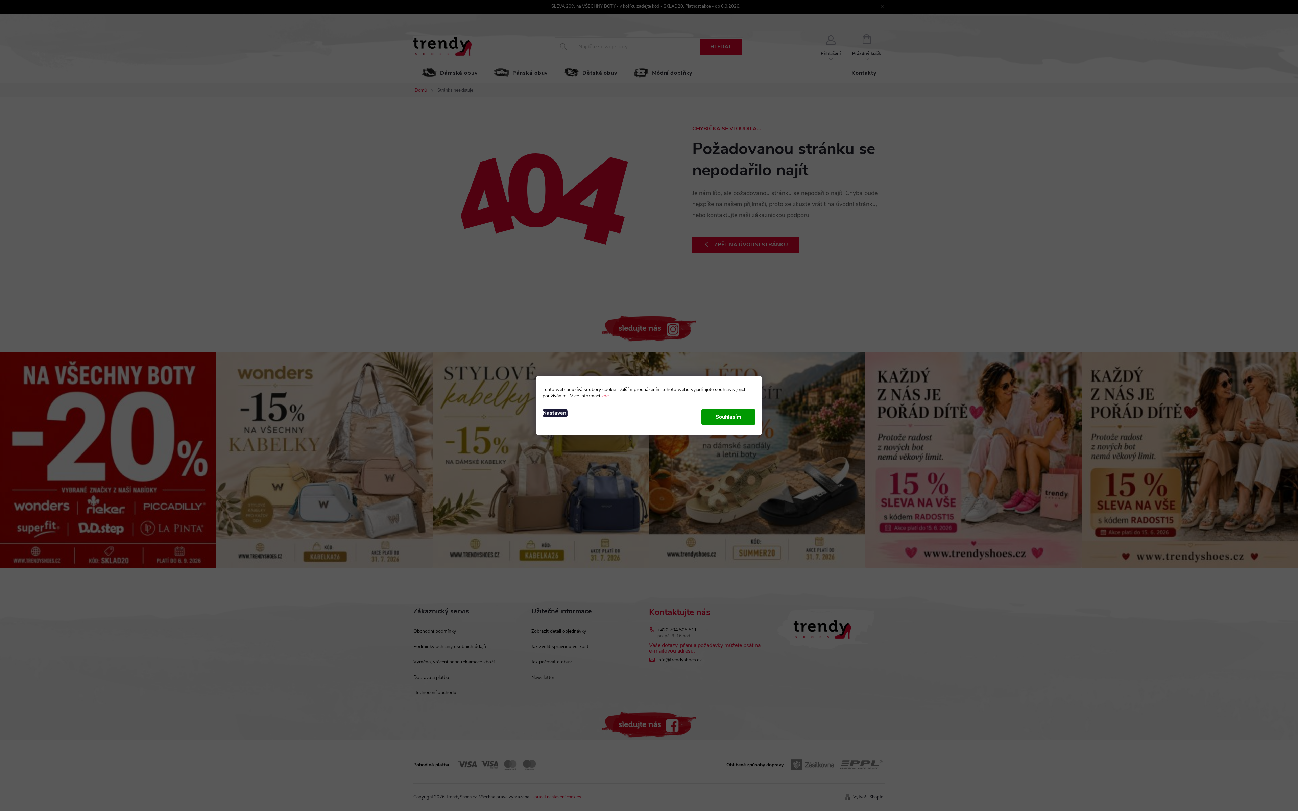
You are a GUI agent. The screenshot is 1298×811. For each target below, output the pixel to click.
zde (605, 396)
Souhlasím (728, 417)
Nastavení (555, 413)
